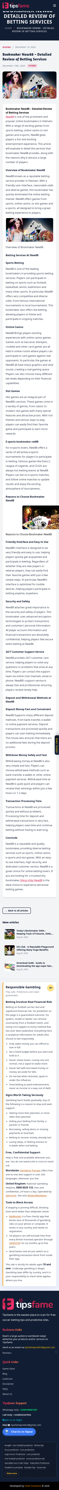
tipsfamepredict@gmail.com (40, 1347)
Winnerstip (39, 1445)
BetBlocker (15, 1216)
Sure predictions (27, 1449)
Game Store (9, 1368)
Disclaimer (8, 1383)
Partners (7, 1352)
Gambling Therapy (30, 1170)
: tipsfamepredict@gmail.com (22, 1424)
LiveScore (7, 1378)
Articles (7, 47)
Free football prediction (15, 1458)
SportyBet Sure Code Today (16, 1463)
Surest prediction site (35, 1458)
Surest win (41, 1467)
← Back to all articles (16, 910)
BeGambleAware (37, 1195)
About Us (7, 1393)
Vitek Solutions (33, 1485)
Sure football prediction (22, 1445)
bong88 (8, 1445)
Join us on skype (13, 1419)
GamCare (11, 1195)
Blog (5, 1373)
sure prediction (33, 1454)
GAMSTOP (14, 1243)
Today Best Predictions (40, 1463)
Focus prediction (12, 1449)
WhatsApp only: (20, 1409)
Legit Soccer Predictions (15, 1454)
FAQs (5, 1388)
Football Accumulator (14, 1467)
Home (8, 28)
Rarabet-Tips (30, 1467)
